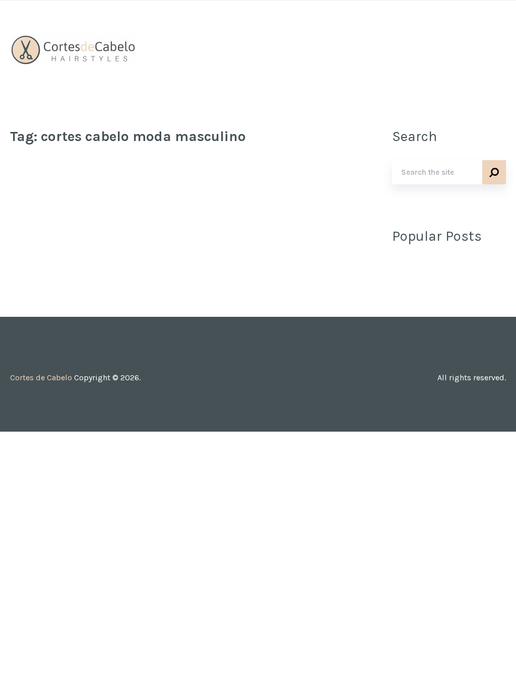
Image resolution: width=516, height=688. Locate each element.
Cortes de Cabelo (41, 377)
